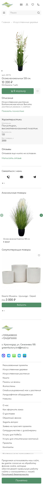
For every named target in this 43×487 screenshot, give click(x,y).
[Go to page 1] (2, 183)
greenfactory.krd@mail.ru (15, 348)
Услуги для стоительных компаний (20, 439)
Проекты (7, 443)
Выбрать (21, 305)
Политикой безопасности (15, 474)
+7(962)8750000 (9, 338)
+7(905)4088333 (9, 335)
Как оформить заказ (13, 410)
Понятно (21, 480)
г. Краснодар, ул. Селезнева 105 (19, 344)
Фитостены (9, 386)
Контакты (8, 447)
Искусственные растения (16, 374)
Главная (6, 22)
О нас (6, 405)
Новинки (7, 399)
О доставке (9, 414)
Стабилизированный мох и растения (22, 390)
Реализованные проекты (15, 365)
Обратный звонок (12, 418)
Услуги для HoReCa (12, 435)
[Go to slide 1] (2, 310)
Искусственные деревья (25, 22)
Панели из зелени (11, 382)
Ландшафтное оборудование (18, 395)
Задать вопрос (10, 422)
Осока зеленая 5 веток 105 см (16, 239)
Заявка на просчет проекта (17, 426)
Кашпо (6, 378)
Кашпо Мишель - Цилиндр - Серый (19, 296)
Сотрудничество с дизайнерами (19, 430)
